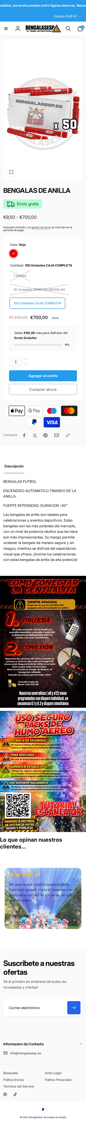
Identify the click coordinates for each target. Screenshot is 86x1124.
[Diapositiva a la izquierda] (8, 109)
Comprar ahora (43, 389)
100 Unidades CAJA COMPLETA (37, 303)
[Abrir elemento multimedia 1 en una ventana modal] (43, 109)
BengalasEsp (36, 1117)
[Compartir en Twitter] (35, 435)
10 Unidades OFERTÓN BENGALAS (39, 289)
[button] (6, 28)
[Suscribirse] (73, 1007)
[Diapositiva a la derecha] (78, 109)
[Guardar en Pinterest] (45, 435)
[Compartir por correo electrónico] (56, 435)
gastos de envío (41, 227)
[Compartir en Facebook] (24, 435)
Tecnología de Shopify (54, 1117)
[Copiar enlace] (67, 435)
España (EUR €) (65, 16)
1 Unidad (20, 275)
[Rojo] (13, 253)
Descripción (14, 466)
